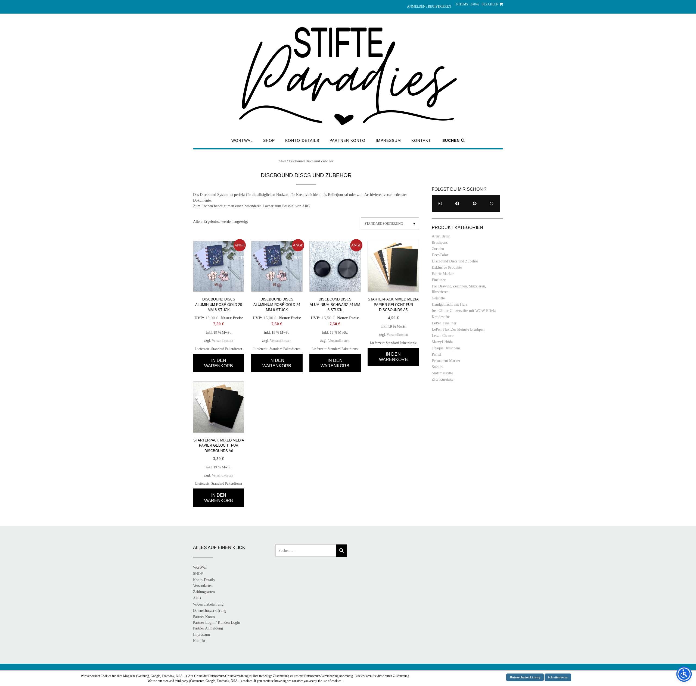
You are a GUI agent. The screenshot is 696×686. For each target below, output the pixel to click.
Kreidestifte (441, 317)
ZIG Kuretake (442, 379)
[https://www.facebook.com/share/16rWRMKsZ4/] (457, 203)
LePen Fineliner (444, 323)
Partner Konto (347, 140)
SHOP (269, 140)
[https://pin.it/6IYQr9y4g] (474, 203)
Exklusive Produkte (447, 267)
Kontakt (421, 140)
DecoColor (440, 255)
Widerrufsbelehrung (208, 604)
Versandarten (203, 586)
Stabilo (437, 367)
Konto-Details (302, 140)
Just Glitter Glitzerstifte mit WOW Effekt (464, 311)
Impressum (388, 140)
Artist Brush (441, 236)
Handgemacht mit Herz (449, 304)
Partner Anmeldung (208, 628)
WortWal (242, 140)
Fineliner (439, 280)
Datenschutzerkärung (525, 677)
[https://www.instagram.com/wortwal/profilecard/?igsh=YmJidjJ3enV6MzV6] (440, 203)
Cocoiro (438, 249)
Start (282, 161)
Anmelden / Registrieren (429, 6)
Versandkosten (222, 341)
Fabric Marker (443, 274)
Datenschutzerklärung (209, 611)
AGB (197, 598)
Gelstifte (438, 298)
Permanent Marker (446, 361)
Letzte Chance (442, 336)
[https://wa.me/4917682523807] (491, 203)
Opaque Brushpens (446, 348)
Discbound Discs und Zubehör (455, 261)
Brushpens (440, 242)
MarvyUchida (442, 342)
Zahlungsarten (204, 592)
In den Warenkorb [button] (218, 363)
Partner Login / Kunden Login (216, 623)
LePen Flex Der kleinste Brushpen (458, 329)
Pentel (436, 354)
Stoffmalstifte (442, 373)
